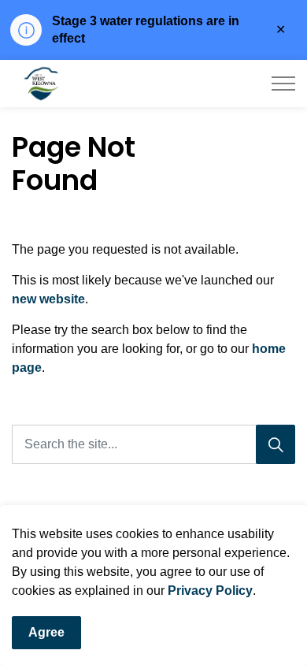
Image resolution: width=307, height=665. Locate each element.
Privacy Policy (210, 590)
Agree (46, 632)
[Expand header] (283, 83)
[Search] (275, 444)
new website (48, 299)
